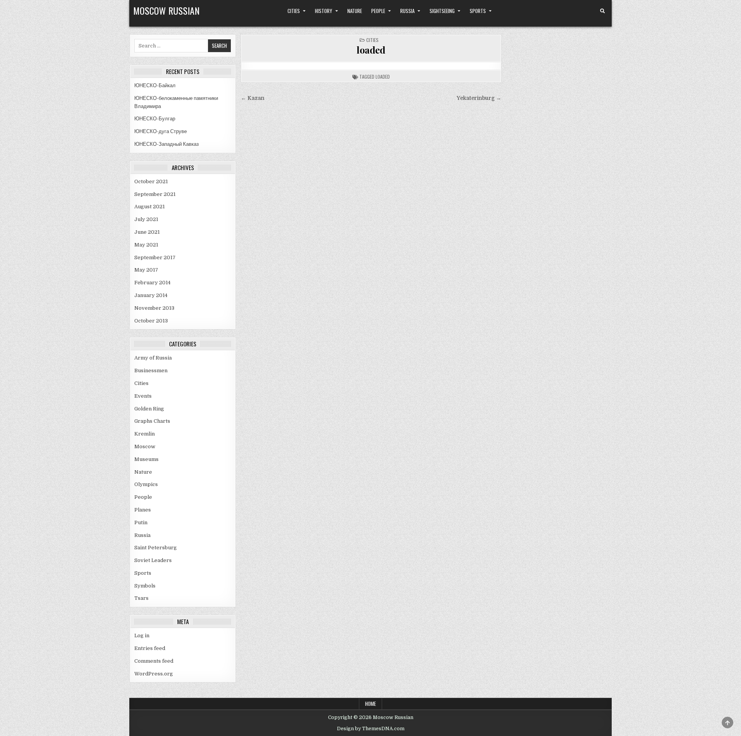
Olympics (146, 484)
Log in (141, 635)
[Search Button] (602, 11)
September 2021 (155, 194)
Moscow (144, 446)
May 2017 (146, 270)
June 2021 (147, 232)
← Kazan (252, 98)
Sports (478, 11)
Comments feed (153, 661)
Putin (140, 522)
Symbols (145, 586)
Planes (142, 510)
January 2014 (150, 295)
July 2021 (146, 219)
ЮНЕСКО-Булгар (154, 119)
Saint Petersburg (155, 547)
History (323, 11)
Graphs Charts (152, 421)
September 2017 (155, 257)
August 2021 (149, 206)
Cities (294, 11)
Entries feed (149, 648)
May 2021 (146, 245)
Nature (354, 11)
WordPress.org (153, 674)
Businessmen (150, 370)
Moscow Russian (166, 10)
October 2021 (151, 181)
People (378, 11)
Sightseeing (442, 11)
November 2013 (154, 308)
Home (370, 703)
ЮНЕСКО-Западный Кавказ (166, 144)
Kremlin (144, 434)
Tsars (141, 598)
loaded (371, 50)
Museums (146, 459)
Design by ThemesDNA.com (370, 728)
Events (143, 396)
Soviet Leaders (153, 560)
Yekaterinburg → (479, 98)
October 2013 (151, 321)
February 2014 (152, 282)
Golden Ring (149, 409)
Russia (407, 11)
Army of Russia (153, 358)
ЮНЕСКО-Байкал (155, 85)
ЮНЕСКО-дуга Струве (160, 131)
